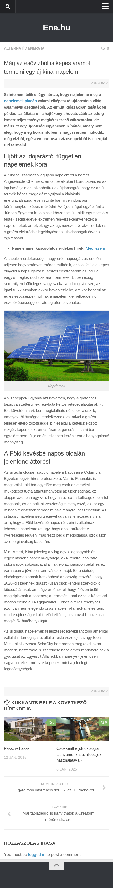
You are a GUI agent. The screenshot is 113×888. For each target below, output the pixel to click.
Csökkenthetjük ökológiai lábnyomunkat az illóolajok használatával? (78, 754)
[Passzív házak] (30, 729)
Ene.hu (56, 27)
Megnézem (95, 248)
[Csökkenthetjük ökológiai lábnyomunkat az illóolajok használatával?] (82, 729)
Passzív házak (17, 748)
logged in (36, 854)
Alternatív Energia (24, 48)
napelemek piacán (20, 101)
